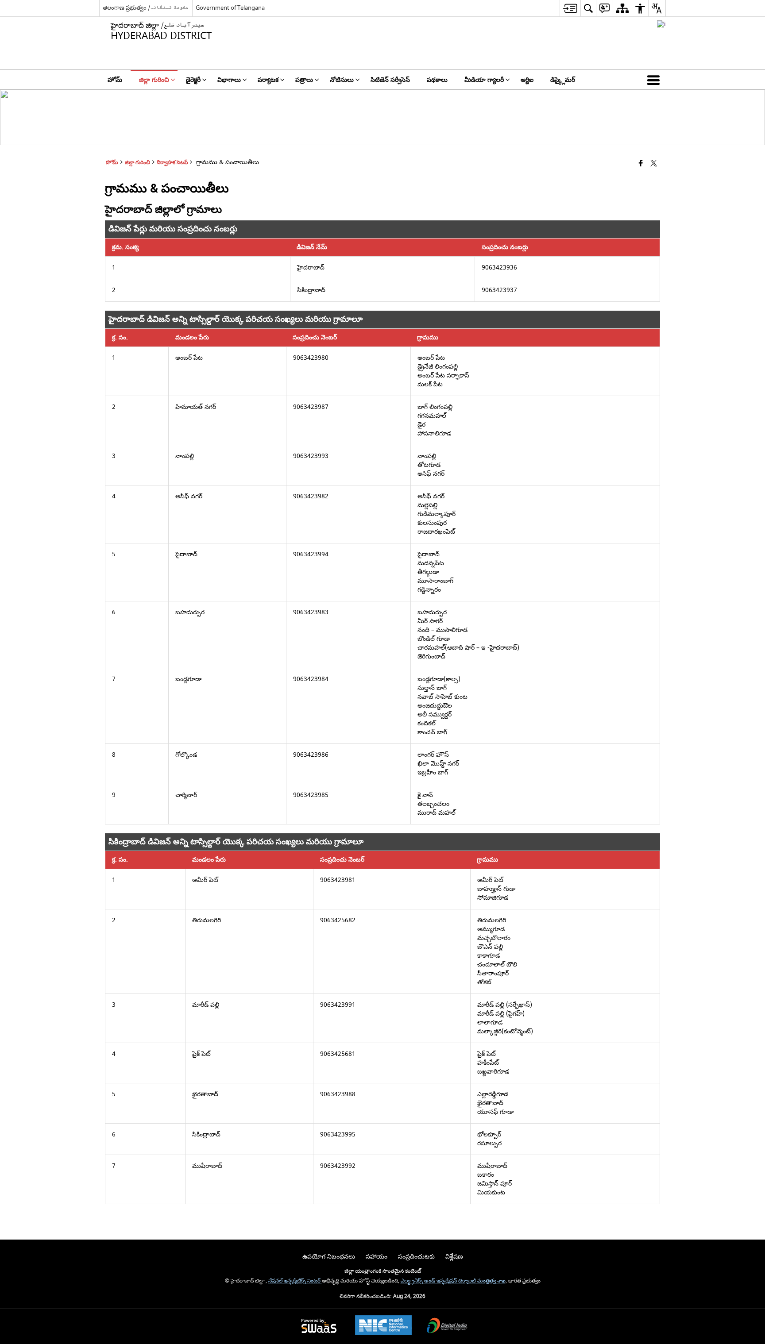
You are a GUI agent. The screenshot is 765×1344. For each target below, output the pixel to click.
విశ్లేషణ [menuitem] (454, 1256)
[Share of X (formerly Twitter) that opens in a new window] (653, 164)
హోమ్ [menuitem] (115, 80)
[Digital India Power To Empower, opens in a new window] (447, 1326)
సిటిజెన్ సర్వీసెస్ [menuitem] (390, 80)
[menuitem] (570, 8)
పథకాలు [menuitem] (437, 80)
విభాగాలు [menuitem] (229, 80)
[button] (655, 79)
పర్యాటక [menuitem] (268, 80)
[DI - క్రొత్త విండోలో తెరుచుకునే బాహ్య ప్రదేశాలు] (661, 24)
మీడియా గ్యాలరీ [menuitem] (484, 80)
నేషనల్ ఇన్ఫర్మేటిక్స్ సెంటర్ (295, 1281)
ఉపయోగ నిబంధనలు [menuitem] (328, 1256)
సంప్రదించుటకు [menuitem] (416, 1256)
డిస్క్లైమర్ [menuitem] (562, 80)
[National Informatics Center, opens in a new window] (383, 1326)
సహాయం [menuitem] (376, 1256)
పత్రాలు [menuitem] (304, 80)
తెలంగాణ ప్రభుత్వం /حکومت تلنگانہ (146, 8)
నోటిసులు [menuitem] (342, 80)
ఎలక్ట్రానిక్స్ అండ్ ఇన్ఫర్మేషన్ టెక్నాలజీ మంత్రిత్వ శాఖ (453, 1281)
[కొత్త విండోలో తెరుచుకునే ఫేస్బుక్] (640, 164)
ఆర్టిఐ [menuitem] (527, 80)
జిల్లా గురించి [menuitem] (154, 80)
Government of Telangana (230, 8)
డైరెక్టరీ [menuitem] (193, 80)
